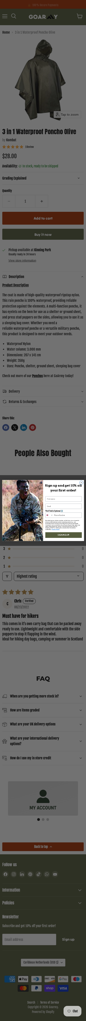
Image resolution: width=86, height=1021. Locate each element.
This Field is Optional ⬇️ (54, 511)
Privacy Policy (56, 529)
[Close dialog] (81, 483)
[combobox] (49, 515)
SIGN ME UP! (63, 535)
